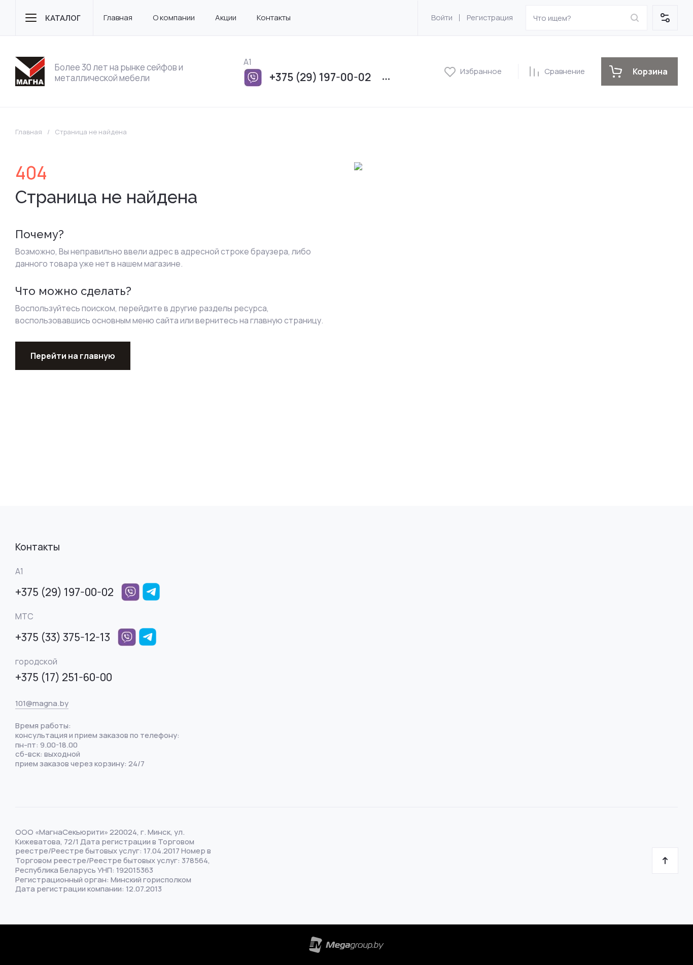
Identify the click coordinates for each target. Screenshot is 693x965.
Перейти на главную (72, 355)
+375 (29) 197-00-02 (320, 77)
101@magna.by (41, 703)
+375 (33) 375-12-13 (62, 637)
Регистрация (490, 17)
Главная (28, 132)
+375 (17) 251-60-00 (63, 677)
